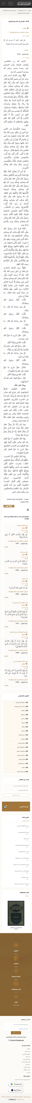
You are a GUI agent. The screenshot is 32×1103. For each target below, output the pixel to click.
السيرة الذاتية (27, 1051)
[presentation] (6, 914)
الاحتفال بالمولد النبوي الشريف (22, 845)
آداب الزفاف (26, 838)
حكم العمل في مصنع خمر (20, 603)
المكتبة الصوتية (27, 1067)
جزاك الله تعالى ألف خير (20, 661)
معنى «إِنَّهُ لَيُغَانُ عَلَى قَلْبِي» (23, 826)
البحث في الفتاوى (16, 795)
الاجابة (6, 547)
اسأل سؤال (28, 1056)
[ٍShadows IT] (12, 1099)
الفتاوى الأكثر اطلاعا (26, 1062)
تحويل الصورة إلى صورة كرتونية (19, 632)
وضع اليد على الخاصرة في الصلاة (21, 884)
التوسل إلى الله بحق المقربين (23, 13)
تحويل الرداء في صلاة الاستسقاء (22, 871)
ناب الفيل (25, 579)
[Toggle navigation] (3, 3)
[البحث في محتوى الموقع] (11, 3)
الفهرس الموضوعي (25, 820)
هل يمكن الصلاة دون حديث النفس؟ (21, 864)
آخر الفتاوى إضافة (26, 1059)
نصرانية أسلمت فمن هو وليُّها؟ (22, 858)
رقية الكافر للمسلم (22, 525)
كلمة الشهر (27, 1064)
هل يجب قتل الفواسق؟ (23, 851)
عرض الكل (27, 896)
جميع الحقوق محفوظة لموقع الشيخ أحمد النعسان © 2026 (16, 1097)
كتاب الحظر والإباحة (22, 10)
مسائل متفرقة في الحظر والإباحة (9, 10)
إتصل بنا (28, 1072)
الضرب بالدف (24, 552)
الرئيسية (29, 10)
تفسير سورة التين (25, 877)
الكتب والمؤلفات (26, 1070)
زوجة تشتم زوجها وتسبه (23, 832)
